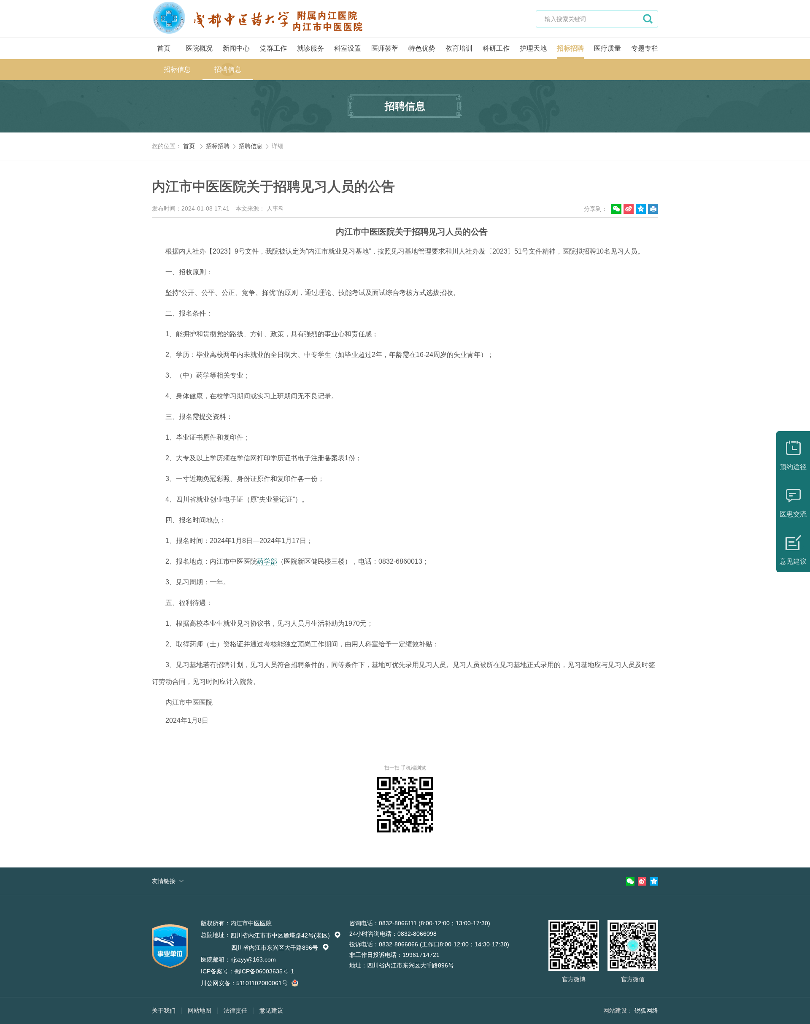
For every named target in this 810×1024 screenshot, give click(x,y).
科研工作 (496, 48)
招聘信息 (227, 69)
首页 (163, 48)
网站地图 (199, 1010)
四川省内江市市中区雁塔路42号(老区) (285, 935)
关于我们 (164, 1010)
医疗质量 (607, 48)
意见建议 (271, 1010)
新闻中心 (236, 48)
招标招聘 (570, 48)
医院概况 (199, 48)
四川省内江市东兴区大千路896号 (280, 947)
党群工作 (273, 48)
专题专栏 (644, 48)
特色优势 (421, 48)
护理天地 (533, 48)
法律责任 (235, 1010)
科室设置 (347, 48)
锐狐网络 (646, 1010)
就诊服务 (310, 48)
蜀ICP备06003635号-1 (264, 971)
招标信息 (177, 69)
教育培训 (459, 48)
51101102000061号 (262, 983)
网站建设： (618, 1010)
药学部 (267, 561)
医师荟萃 (384, 48)
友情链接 (164, 881)
